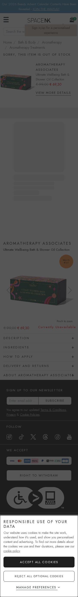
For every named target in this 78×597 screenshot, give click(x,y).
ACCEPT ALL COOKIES (39, 562)
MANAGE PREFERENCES (36, 587)
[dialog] (39, 556)
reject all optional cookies (39, 576)
